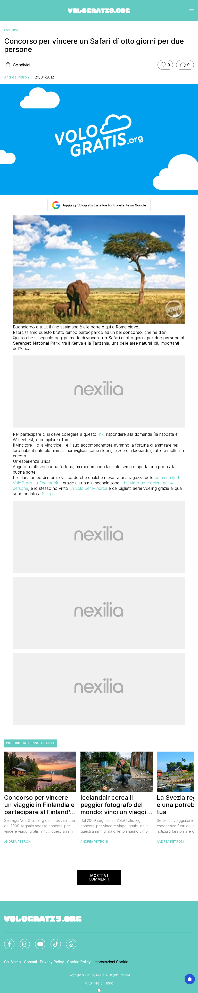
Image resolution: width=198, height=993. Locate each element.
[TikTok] (53, 941)
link (101, 434)
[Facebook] (6, 941)
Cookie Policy (79, 962)
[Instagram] (22, 941)
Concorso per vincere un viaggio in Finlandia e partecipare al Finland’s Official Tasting (39, 805)
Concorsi (11, 30)
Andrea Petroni (17, 77)
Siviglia (48, 493)
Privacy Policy (52, 962)
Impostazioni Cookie (111, 962)
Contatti (30, 962)
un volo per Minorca (88, 488)
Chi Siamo (12, 962)
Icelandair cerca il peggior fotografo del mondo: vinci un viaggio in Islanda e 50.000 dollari (115, 805)
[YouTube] (37, 941)
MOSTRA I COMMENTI (99, 877)
